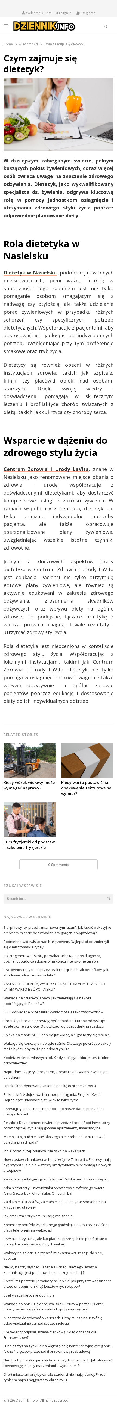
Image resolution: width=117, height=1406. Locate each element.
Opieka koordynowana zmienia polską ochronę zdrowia (50, 1085)
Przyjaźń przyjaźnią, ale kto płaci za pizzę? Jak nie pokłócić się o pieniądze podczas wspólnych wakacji (55, 1241)
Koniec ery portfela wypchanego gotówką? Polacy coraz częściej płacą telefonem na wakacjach (56, 1227)
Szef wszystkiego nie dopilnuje (29, 1295)
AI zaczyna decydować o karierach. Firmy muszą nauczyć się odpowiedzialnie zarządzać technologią (53, 1320)
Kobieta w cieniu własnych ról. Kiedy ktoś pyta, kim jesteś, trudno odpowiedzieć (56, 1060)
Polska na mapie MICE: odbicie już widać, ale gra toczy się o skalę (57, 1034)
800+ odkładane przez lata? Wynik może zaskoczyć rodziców (53, 1012)
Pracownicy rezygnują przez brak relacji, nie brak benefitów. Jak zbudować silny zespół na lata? (56, 972)
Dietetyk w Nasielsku (30, 272)
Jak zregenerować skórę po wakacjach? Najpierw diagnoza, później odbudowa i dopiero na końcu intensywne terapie (52, 958)
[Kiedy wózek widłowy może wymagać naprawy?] (30, 746)
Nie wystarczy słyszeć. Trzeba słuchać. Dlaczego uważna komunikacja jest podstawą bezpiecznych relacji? (50, 1270)
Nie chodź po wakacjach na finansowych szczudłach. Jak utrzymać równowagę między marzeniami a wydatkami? (58, 1363)
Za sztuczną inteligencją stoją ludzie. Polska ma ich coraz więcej (55, 1179)
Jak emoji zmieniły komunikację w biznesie (38, 1215)
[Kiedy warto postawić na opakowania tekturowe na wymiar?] (87, 746)
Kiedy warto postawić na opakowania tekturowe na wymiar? (86, 788)
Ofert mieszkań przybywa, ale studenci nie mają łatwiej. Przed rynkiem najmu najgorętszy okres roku (55, 1377)
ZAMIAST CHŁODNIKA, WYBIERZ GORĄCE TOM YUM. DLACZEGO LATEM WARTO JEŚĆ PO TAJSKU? (54, 986)
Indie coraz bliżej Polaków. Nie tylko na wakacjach (44, 1151)
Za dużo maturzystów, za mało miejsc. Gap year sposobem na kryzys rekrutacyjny (55, 1204)
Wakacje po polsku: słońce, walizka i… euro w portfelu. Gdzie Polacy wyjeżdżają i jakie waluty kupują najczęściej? (54, 1306)
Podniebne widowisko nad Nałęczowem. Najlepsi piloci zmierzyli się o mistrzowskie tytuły (56, 944)
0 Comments (58, 864)
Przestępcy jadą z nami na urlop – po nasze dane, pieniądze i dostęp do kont (54, 1111)
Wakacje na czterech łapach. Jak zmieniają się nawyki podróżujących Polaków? (47, 1001)
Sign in (66, 13)
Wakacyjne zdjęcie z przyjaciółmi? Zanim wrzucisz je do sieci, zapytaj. (53, 1255)
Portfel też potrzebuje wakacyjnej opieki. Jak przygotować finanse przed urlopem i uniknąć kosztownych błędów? (58, 1283)
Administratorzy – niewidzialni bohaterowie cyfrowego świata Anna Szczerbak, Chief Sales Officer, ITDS (54, 1190)
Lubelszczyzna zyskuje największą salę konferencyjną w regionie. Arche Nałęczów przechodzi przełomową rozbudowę (58, 1348)
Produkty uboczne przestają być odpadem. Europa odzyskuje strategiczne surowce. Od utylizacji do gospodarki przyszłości (54, 1023)
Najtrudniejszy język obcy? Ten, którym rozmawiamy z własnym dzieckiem (55, 1074)
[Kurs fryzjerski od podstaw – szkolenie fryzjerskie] (30, 805)
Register (88, 13)
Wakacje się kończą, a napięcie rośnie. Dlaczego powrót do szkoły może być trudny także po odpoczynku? (57, 1046)
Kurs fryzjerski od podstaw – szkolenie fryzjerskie (29, 844)
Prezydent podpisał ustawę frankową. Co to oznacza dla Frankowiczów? (50, 1335)
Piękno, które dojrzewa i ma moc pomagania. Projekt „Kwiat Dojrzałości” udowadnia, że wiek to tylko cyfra (52, 1097)
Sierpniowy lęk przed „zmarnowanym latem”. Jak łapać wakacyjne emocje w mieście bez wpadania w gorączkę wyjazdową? (57, 930)
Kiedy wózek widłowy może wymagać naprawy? (29, 785)
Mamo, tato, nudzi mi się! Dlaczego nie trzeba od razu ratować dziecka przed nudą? (54, 1139)
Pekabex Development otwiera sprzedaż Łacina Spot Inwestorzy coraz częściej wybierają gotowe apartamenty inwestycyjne (57, 1125)
